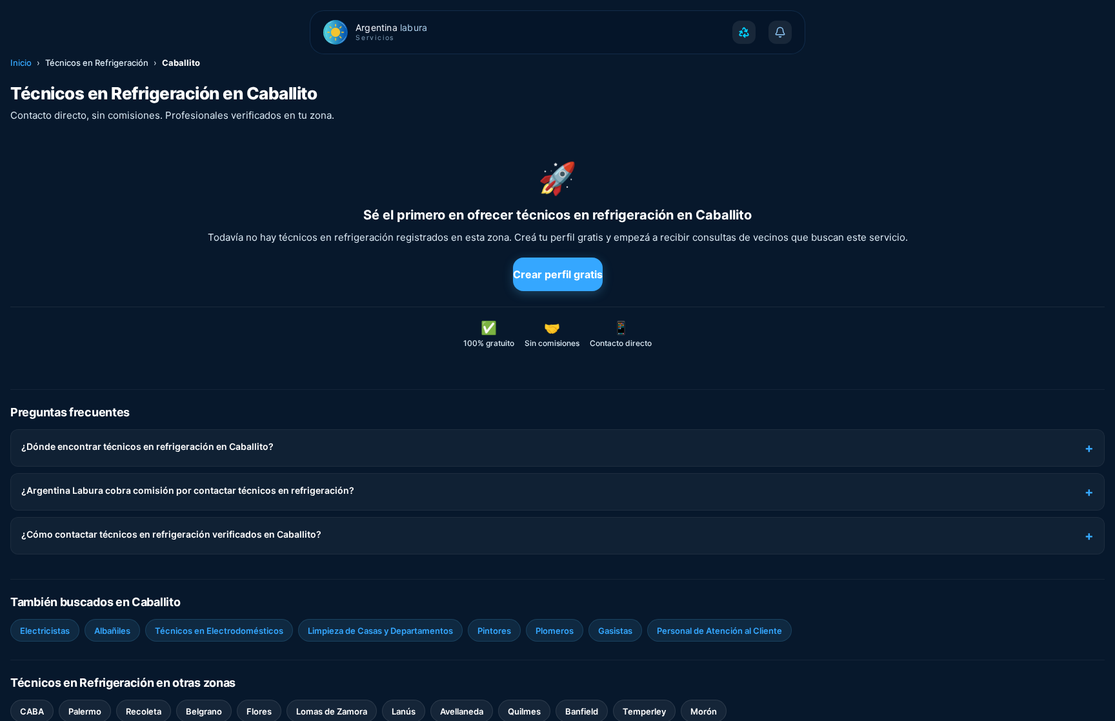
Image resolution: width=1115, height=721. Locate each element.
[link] (44, 630)
